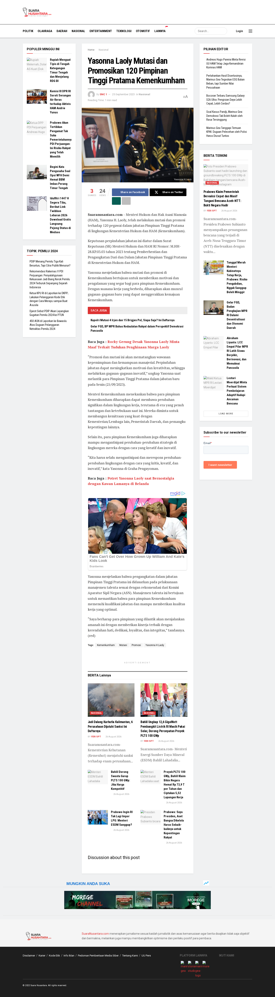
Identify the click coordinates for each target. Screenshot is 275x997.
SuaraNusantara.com (95, 933)
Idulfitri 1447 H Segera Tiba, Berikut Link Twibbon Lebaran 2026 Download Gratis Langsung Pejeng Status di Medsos (60, 215)
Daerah (62, 31)
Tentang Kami (130, 955)
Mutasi (123, 645)
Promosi (136, 645)
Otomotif (143, 31)
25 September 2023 (123, 94)
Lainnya (159, 31)
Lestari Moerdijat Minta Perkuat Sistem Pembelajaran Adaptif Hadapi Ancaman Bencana (237, 390)
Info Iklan (69, 955)
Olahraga (45, 31)
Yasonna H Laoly (155, 645)
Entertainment (101, 31)
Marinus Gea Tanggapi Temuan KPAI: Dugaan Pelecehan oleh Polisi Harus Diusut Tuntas (226, 131)
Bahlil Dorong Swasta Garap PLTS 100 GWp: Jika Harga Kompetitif (120, 780)
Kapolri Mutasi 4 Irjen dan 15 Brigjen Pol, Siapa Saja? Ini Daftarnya (133, 320)
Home (91, 49)
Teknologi (123, 31)
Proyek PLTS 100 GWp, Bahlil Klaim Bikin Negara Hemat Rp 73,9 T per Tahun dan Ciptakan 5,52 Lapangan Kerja (175, 784)
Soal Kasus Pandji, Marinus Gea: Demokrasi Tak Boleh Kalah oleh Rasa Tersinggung (224, 115)
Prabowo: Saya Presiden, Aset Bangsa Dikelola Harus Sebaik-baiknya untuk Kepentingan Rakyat (174, 824)
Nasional (78, 31)
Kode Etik (54, 955)
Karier (42, 955)
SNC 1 (103, 94)
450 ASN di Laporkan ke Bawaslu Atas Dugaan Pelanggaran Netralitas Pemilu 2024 (48, 324)
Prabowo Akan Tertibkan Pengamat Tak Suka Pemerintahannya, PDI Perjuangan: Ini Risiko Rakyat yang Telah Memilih (61, 139)
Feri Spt (96, 736)
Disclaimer (29, 955)
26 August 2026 (113, 736)
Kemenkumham (106, 645)
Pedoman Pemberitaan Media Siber (98, 955)
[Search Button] (223, 31)
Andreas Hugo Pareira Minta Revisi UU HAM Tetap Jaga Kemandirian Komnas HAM (226, 63)
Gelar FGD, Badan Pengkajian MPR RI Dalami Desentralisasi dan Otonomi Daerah (237, 315)
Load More (226, 413)
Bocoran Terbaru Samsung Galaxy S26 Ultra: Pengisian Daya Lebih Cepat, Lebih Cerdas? (225, 99)
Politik (28, 31)
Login (239, 31)
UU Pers (146, 955)
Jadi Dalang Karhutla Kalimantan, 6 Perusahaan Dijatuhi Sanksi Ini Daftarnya (110, 726)
